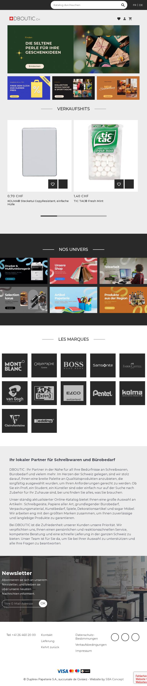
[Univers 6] (23, 270)
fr (134, 4)
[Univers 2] (123, 270)
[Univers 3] (73, 270)
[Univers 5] (73, 300)
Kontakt (46, 635)
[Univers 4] (123, 300)
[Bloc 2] (73, 87)
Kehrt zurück (50, 647)
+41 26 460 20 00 (24, 635)
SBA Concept (115, 679)
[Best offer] (73, 49)
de (141, 4)
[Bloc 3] (118, 87)
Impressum (83, 651)
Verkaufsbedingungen (91, 644)
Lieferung (47, 641)
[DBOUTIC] (24, 18)
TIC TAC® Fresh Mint (88, 201)
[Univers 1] (23, 300)
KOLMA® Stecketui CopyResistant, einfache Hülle (38, 202)
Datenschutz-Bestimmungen (86, 636)
